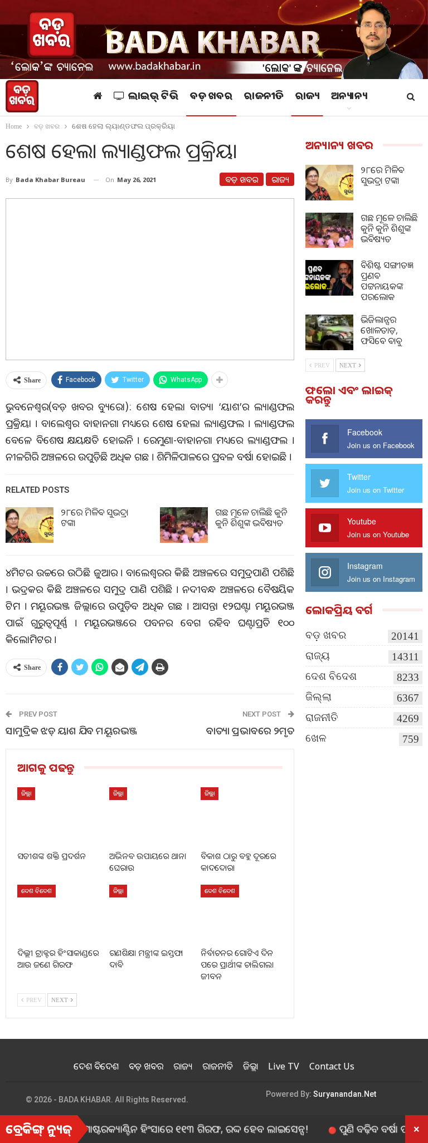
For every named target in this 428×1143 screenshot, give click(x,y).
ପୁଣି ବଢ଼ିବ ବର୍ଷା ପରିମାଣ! (367, 1128)
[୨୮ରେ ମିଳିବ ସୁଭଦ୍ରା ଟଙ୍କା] (30, 525)
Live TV (283, 1066)
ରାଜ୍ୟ (307, 97)
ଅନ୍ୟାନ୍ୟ (349, 97)
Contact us (331, 1066)
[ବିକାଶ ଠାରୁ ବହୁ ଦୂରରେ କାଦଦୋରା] (242, 816)
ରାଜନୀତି (264, 97)
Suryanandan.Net (344, 1094)
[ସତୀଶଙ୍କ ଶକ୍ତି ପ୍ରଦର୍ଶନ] (58, 816)
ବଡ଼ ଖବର (211, 97)
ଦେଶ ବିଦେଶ (36, 890)
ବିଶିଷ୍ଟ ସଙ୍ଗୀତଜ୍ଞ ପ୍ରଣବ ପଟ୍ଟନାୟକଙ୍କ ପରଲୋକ (387, 281)
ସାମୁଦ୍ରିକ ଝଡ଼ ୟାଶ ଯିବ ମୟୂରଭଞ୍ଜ (72, 730)
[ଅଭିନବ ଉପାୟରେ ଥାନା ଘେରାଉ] (150, 816)
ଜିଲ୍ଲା (26, 793)
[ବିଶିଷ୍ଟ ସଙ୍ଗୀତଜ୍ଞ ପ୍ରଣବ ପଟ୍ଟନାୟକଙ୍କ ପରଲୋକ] (329, 278)
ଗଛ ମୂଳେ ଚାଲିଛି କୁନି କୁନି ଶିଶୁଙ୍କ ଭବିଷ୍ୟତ (251, 517)
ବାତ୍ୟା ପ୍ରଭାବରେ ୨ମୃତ (250, 730)
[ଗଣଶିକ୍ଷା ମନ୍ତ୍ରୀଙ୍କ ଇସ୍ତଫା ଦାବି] (150, 913)
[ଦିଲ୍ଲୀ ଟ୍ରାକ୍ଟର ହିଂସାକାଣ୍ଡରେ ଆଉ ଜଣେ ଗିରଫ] (58, 913)
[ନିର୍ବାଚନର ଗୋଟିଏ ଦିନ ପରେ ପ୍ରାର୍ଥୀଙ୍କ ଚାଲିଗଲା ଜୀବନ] (242, 913)
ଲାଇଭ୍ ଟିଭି (153, 97)
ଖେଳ (316, 738)
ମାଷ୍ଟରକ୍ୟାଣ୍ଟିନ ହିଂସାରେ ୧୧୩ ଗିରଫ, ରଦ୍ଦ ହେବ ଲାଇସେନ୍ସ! (175, 1128)
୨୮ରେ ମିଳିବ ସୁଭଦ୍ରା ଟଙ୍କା (94, 517)
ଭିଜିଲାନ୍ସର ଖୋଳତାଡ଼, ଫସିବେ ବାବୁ (381, 330)
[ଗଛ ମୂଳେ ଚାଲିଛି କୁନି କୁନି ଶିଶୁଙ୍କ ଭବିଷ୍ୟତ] (184, 525)
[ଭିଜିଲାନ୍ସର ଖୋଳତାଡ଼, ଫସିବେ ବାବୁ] (329, 332)
